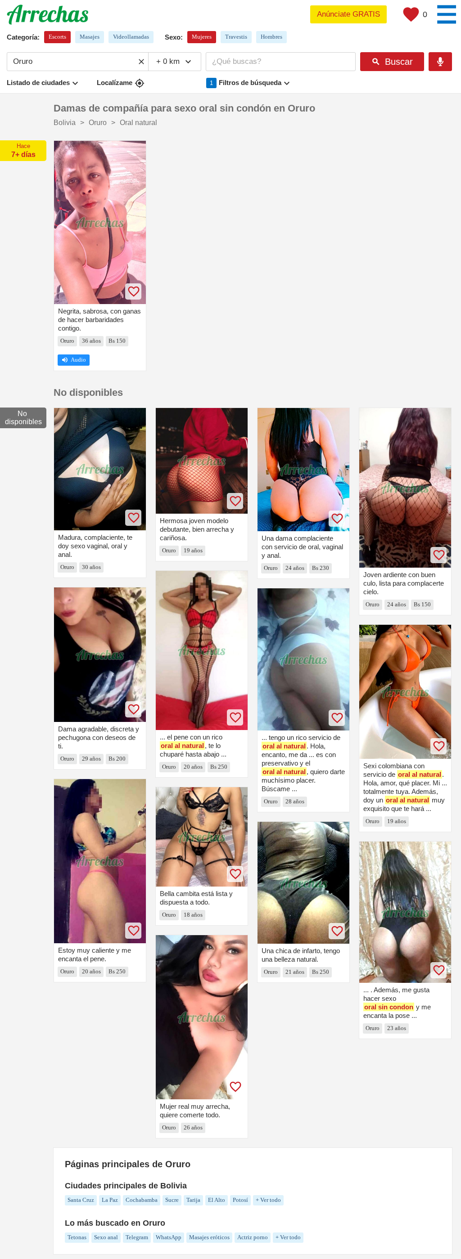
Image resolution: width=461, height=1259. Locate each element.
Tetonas (77, 1237)
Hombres (271, 36)
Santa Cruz (81, 1199)
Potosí (240, 1199)
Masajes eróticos (209, 1237)
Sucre (172, 1199)
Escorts (57, 36)
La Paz (110, 1199)
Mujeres (202, 36)
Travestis (236, 36)
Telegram (137, 1237)
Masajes (89, 36)
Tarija (193, 1199)
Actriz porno (252, 1237)
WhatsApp (168, 1237)
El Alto (216, 1199)
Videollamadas (131, 36)
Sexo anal (106, 1237)
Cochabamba (142, 1199)
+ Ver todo (268, 1199)
